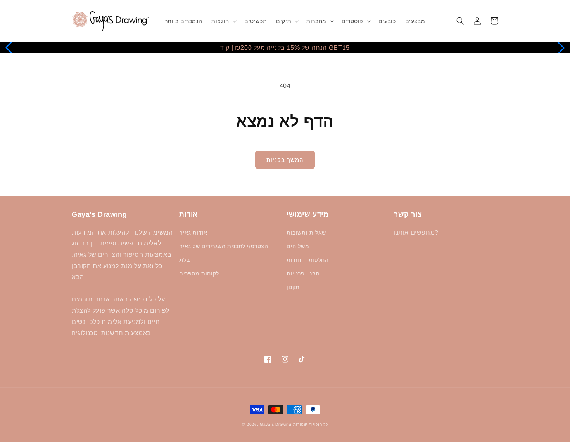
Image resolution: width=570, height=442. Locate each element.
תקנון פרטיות (303, 273)
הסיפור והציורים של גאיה (108, 254)
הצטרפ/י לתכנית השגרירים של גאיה (223, 246)
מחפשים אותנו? (416, 232)
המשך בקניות (285, 160)
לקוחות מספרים (199, 273)
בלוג (184, 260)
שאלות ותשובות (306, 233)
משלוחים (298, 246)
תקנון (293, 287)
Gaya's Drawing (276, 424)
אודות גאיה (193, 233)
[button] (223, 21)
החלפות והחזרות (307, 260)
